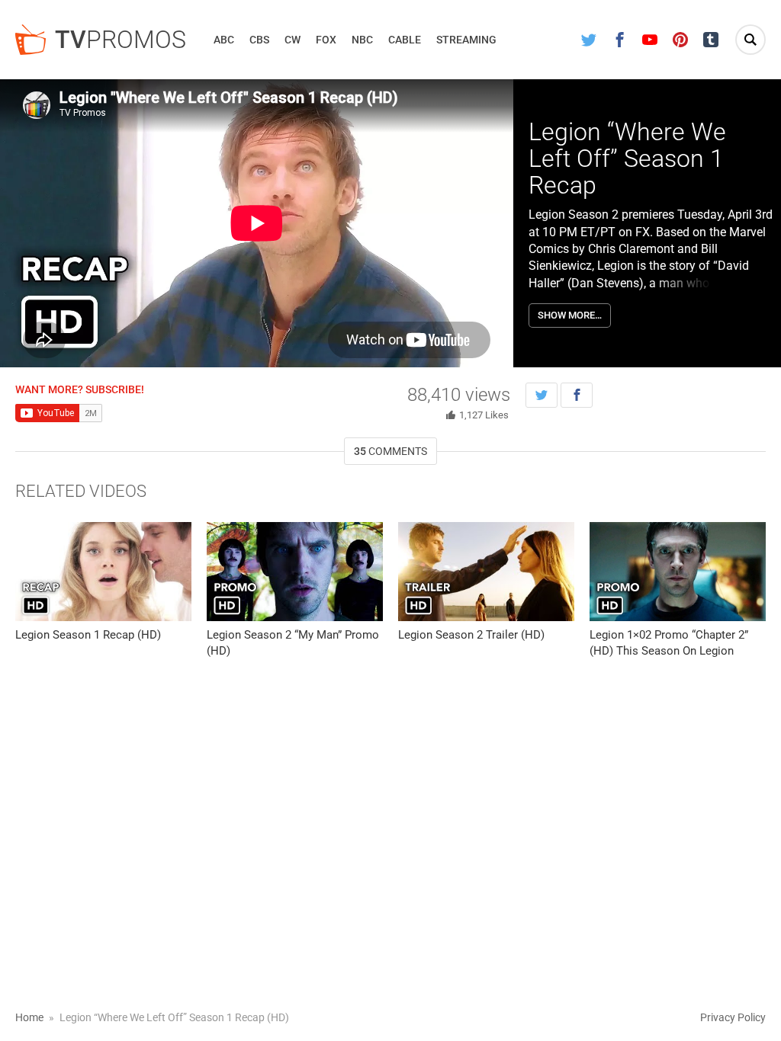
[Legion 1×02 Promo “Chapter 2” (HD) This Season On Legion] (678, 571)
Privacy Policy (733, 1017)
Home (29, 1017)
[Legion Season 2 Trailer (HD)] (486, 571)
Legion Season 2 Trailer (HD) (471, 635)
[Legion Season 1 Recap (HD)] (103, 571)
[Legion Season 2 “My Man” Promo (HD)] (295, 571)
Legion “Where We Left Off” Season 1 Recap (627, 158)
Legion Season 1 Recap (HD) (88, 635)
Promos (120, 39)
